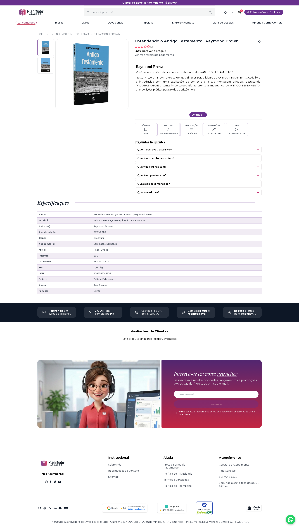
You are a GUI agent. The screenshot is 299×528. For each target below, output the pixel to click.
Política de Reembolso (178, 485)
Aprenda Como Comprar (267, 22)
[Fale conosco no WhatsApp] (290, 519)
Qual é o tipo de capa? (151, 175)
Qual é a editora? (148, 192)
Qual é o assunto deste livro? (155, 158)
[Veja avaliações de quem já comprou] (144, 46)
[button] (59, 22)
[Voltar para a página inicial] (32, 12)
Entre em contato (183, 22)
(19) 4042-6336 (228, 476)
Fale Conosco (227, 470)
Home (41, 34)
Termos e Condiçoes (176, 479)
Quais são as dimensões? (153, 183)
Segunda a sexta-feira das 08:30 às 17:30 (239, 484)
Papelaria (148, 22)
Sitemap (113, 476)
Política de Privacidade (178, 473)
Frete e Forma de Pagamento (174, 466)
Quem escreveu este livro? (154, 149)
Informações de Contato (123, 470)
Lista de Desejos (223, 22)
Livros (85, 22)
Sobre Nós (114, 464)
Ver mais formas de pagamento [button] (154, 54)
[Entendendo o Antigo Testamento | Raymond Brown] (45, 47)
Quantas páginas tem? (151, 166)
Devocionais (115, 22)
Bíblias (59, 22)
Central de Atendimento (234, 464)
